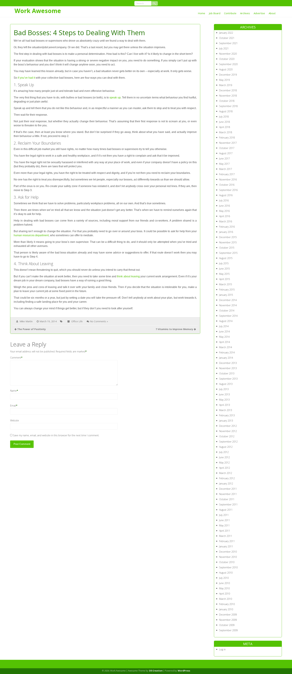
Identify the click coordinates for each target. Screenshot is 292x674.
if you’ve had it (26, 77)
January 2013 (226, 420)
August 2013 (226, 384)
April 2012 (224, 467)
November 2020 (228, 53)
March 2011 (225, 536)
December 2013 (228, 363)
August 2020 (226, 69)
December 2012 (228, 425)
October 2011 (226, 499)
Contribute (230, 13)
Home (201, 13)
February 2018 (227, 137)
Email (13, 405)
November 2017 (228, 142)
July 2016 (224, 200)
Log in (222, 649)
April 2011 (224, 530)
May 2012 (224, 462)
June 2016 (224, 205)
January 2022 (226, 32)
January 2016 (226, 232)
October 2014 (226, 310)
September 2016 (228, 190)
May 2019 (224, 80)
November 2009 (228, 619)
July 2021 (224, 48)
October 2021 (226, 38)
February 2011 (227, 541)
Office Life (77, 321)
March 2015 (225, 284)
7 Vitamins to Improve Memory (174, 329)
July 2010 (224, 577)
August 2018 (226, 111)
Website (14, 420)
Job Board (214, 13)
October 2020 (226, 59)
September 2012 (228, 441)
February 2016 (227, 226)
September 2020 (228, 64)
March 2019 (225, 85)
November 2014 (228, 305)
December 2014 (228, 300)
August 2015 (226, 258)
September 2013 (228, 378)
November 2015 (228, 242)
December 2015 (228, 237)
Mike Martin (26, 321)
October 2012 (226, 436)
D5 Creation (156, 670)
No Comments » (99, 321)
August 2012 (226, 446)
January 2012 (226, 483)
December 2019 (228, 74)
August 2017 (226, 153)
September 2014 (228, 315)
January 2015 (226, 294)
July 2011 (224, 515)
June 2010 (224, 583)
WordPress (184, 670)
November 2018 (228, 95)
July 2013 (224, 389)
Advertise (259, 13)
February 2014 (227, 352)
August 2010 (226, 572)
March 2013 (225, 410)
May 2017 (224, 163)
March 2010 (225, 598)
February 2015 (227, 289)
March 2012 (225, 473)
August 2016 (226, 195)
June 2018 (224, 121)
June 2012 (224, 457)
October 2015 (226, 247)
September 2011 (228, 504)
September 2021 (228, 43)
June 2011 (224, 520)
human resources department (31, 235)
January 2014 (226, 357)
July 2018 (224, 116)
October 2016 (226, 184)
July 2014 (224, 326)
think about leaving (128, 276)
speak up (115, 97)
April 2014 (224, 342)
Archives (245, 13)
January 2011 (226, 546)
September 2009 (228, 630)
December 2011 (228, 488)
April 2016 (224, 216)
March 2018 (225, 132)
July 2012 (224, 452)
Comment (15, 357)
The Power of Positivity (31, 329)
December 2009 (228, 614)
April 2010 (224, 593)
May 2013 (224, 399)
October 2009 (226, 625)
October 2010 (226, 562)
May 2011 (224, 525)
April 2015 (224, 279)
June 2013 (224, 394)
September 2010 (228, 567)
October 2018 (226, 100)
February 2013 (227, 415)
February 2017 (227, 174)
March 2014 (225, 347)
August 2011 (226, 509)
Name (13, 390)
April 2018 (224, 127)
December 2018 (228, 90)
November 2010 (228, 557)
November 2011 (228, 494)
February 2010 (227, 604)
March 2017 (225, 169)
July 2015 (224, 263)
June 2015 (224, 268)
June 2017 (224, 158)
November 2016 (228, 179)
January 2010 (226, 609)
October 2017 (226, 148)
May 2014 (224, 336)
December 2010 (228, 551)
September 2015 (228, 252)
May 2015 (224, 273)
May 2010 (224, 588)
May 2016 (224, 211)
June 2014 (224, 331)
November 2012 (228, 431)
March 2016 (225, 221)
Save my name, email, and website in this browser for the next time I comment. (56, 435)
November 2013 (228, 368)
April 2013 (224, 404)
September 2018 (228, 106)
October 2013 (226, 373)
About (272, 13)
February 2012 (227, 478)
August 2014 (226, 321)
